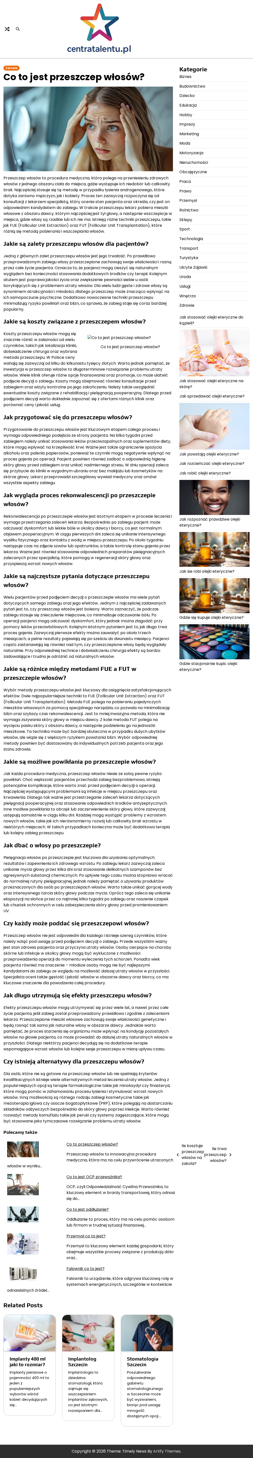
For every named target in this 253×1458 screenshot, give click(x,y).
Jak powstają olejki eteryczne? (209, 454)
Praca (185, 181)
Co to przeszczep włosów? (92, 1144)
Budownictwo (192, 86)
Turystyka (188, 258)
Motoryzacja (191, 153)
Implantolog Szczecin (82, 1361)
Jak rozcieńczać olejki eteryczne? (211, 463)
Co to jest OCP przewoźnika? (94, 1177)
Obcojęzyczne (193, 172)
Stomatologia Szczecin (142, 1361)
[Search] (17, 29)
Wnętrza (187, 296)
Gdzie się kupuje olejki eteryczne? (211, 617)
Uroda (185, 277)
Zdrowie (11, 68)
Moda (184, 143)
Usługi (184, 286)
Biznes (185, 76)
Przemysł (188, 200)
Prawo (185, 191)
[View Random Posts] (7, 29)
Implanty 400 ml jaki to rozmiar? (28, 1361)
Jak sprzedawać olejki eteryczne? (212, 396)
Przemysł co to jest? (85, 1236)
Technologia (191, 239)
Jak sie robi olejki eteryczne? (206, 571)
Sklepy (185, 220)
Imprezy (187, 124)
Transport (188, 248)
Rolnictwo (188, 210)
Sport (184, 229)
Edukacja (188, 105)
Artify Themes (167, 1451)
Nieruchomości (193, 162)
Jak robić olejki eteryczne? (205, 473)
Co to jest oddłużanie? (87, 1209)
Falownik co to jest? (85, 1268)
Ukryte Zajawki (193, 267)
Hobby (185, 115)
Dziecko (187, 95)
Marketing (189, 134)
